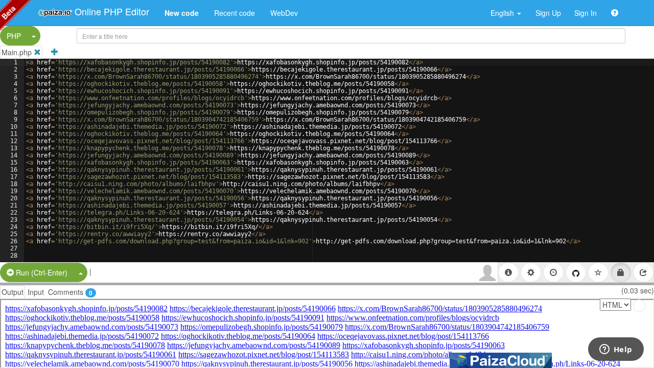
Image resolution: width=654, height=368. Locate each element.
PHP (14, 36)
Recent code (234, 13)
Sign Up (548, 13)
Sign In (585, 13)
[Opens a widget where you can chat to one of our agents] (616, 350)
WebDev (284, 13)
